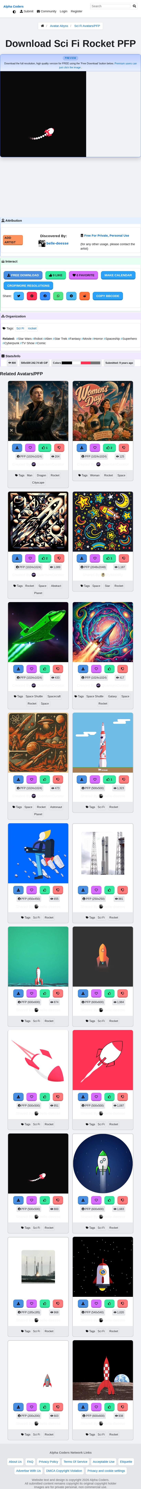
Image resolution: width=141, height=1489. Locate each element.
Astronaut (56, 807)
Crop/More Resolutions (28, 285)
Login (63, 11)
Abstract (56, 585)
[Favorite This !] (95, 779)
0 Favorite (85, 275)
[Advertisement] (70, 186)
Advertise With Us (28, 1471)
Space (121, 475)
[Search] (134, 6)
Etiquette (126, 1461)
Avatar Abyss (59, 26)
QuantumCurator (50, 464)
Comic (40, 343)
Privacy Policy (48, 1461)
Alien (48, 338)
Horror (98, 338)
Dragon (41, 475)
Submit (28, 11)
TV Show (27, 343)
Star (107, 585)
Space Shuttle (34, 696)
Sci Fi (20, 328)
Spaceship (112, 338)
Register (76, 11)
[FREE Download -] (82, 779)
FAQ (30, 1461)
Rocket (55, 475)
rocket (32, 328)
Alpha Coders (13, 6)
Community (48, 11)
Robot (37, 338)
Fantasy (75, 338)
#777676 (95, 363)
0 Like (57, 275)
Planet (38, 593)
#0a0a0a (67, 363)
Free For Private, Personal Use (106, 235)
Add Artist (10, 240)
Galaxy (112, 696)
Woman (95, 475)
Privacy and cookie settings (106, 1471)
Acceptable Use (104, 1461)
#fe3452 (86, 363)
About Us (15, 1461)
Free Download (24, 275)
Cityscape (38, 482)
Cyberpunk (11, 343)
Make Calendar (118, 275)
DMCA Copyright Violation (64, 1471)
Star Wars (24, 338)
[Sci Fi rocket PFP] (103, 743)
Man (29, 475)
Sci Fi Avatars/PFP (87, 26)
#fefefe (76, 363)
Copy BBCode (107, 296)
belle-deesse (57, 243)
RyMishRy (114, 575)
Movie (87, 338)
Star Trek (60, 338)
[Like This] (45, 890)
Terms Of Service (75, 1461)
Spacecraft (54, 696)
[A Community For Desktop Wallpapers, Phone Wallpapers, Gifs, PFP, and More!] (42, 26)
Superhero (129, 338)
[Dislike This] (124, 779)
